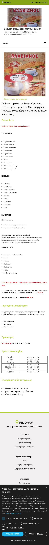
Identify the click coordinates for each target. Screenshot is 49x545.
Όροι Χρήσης (24, 483)
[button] (24, 540)
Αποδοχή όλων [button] (12, 534)
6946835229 (26, 34)
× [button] (46, 488)
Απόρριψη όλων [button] (36, 534)
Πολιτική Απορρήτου (13, 513)
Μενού (5, 43)
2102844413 (13, 34)
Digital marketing (24, 443)
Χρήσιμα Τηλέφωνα (25, 465)
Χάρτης (24, 461)
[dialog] (24, 515)
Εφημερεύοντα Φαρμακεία (24, 469)
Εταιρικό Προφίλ (24, 439)
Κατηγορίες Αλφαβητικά (24, 447)
